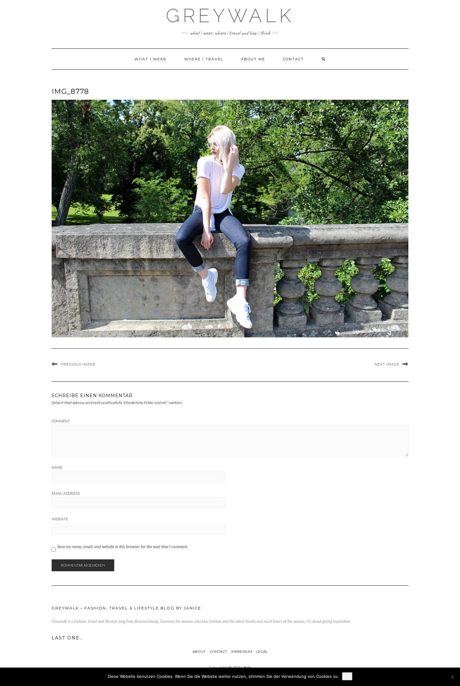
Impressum (241, 651)
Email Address (66, 493)
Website (60, 519)
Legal (262, 651)
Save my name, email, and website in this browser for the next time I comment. (122, 546)
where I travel (203, 59)
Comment (61, 421)
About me (253, 59)
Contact (293, 59)
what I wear (150, 59)
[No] (452, 677)
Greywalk (230, 16)
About (199, 651)
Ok (347, 676)
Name (57, 467)
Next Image (387, 364)
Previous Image (78, 364)
